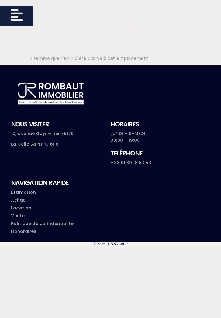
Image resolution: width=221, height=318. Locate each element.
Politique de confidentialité (42, 223)
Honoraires (23, 231)
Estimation (23, 192)
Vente (18, 216)
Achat (18, 200)
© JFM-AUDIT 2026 (111, 243)
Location (21, 208)
